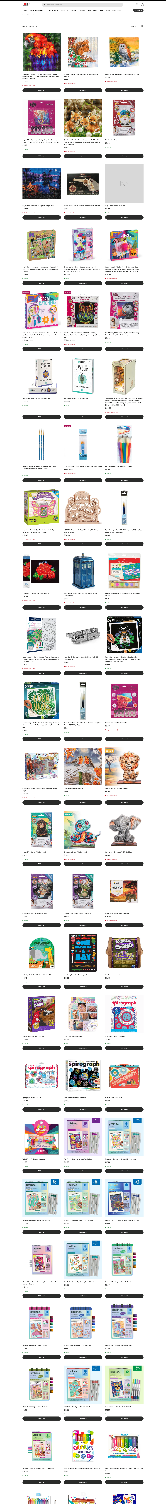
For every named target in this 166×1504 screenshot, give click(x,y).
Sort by (25, 26)
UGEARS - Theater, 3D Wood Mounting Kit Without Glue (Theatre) (81, 531)
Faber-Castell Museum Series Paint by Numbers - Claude (122, 595)
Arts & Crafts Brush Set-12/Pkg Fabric (118, 466)
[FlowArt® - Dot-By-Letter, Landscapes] (41, 1198)
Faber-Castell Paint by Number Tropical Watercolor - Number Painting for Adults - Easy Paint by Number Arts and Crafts (41, 659)
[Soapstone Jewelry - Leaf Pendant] (83, 376)
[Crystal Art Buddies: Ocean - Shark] (41, 891)
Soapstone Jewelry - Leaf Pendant (76, 398)
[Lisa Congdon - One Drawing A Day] (83, 953)
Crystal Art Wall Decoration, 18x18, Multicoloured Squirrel (81, 75)
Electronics (52, 10)
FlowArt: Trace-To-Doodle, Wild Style (118, 1407)
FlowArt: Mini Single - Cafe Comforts (35, 1407)
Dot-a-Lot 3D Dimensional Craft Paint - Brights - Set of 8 (124, 1469)
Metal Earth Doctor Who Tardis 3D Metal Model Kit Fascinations (82, 595)
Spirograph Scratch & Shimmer (75, 1098)
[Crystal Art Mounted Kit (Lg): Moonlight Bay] (41, 183)
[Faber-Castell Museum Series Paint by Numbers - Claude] (124, 571)
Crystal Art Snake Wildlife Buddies (76, 852)
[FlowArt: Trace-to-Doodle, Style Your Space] (41, 1446)
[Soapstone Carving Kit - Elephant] (124, 891)
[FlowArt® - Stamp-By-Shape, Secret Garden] (83, 1260)
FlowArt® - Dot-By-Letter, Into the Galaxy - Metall (123, 1220)
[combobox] (82, 5)
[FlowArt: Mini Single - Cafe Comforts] (41, 1385)
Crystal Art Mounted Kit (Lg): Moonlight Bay (38, 206)
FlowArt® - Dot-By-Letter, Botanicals (77, 1407)
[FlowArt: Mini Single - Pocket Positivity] (83, 1323)
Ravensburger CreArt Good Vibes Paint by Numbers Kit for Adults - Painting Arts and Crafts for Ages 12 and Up (40, 725)
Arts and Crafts (31, 15)
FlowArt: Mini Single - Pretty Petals (34, 1345)
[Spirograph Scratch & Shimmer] (83, 1075)
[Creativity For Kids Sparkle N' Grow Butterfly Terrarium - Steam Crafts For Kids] (41, 508)
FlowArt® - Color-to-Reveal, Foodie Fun (78, 1159)
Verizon (63, 10)
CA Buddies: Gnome (112, 140)
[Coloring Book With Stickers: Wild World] (41, 953)
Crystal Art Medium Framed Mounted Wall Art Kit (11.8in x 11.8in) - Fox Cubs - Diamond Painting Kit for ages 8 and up (82, 142)
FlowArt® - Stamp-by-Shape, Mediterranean (121, 1159)
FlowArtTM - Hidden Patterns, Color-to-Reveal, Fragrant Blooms (39, 1283)
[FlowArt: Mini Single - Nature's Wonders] (124, 1260)
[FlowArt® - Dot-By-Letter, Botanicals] (83, 1385)
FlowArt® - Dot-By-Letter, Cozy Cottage (78, 1220)
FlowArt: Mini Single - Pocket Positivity (77, 1345)
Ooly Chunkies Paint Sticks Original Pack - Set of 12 (82, 1468)
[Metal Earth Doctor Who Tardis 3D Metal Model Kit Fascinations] (83, 571)
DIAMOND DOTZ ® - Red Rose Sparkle (35, 593)
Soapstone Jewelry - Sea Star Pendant (36, 398)
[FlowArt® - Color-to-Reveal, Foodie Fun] (83, 1137)
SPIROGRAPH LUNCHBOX (114, 1098)
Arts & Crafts (92, 10)
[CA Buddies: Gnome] (124, 118)
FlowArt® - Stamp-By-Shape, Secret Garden (80, 1282)
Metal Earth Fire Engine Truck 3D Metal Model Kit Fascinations (81, 658)
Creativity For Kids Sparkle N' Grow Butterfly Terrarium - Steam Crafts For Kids (38, 531)
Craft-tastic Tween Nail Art (73, 1036)
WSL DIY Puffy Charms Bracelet (33, 1159)
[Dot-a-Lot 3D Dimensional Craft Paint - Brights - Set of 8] (124, 1446)
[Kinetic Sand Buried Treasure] (124, 953)
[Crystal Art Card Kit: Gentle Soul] (124, 700)
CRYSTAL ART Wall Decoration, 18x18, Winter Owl (122, 74)
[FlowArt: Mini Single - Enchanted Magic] (124, 1323)
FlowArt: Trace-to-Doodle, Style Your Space (38, 1468)
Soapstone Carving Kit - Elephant (117, 913)
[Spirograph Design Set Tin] (41, 1075)
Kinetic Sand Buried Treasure (115, 975)
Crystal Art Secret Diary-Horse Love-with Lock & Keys (39, 790)
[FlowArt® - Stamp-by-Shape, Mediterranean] (124, 1137)
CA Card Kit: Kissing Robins (73, 788)
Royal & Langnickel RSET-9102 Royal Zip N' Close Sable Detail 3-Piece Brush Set (124, 531)
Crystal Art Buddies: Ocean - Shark (35, 913)
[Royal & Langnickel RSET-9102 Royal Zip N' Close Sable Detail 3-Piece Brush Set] (124, 508)
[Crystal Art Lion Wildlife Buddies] (124, 766)
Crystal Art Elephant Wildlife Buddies (118, 852)
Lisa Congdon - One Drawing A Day (76, 975)
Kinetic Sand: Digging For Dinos (33, 1036)
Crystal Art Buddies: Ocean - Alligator (77, 913)
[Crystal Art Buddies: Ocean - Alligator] (83, 891)
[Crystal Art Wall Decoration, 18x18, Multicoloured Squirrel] (83, 52)
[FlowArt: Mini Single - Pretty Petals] (41, 1323)
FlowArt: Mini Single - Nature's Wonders (119, 1282)
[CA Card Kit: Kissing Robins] (83, 766)
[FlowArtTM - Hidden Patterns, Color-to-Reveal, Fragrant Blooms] (41, 1260)
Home (24, 10)
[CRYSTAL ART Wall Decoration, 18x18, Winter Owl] (124, 52)
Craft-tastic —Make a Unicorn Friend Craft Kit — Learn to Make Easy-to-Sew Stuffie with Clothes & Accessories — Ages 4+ (82, 269)
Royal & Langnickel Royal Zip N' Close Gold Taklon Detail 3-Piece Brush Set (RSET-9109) (39, 467)
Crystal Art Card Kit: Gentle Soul (116, 723)
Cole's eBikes (116, 10)
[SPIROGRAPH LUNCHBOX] (124, 1075)
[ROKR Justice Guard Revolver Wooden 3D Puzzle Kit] (83, 183)
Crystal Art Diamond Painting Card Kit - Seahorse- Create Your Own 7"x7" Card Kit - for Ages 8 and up (40, 141)
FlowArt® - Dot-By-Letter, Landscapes (36, 1220)
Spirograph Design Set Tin (31, 1098)
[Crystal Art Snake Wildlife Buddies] (83, 830)
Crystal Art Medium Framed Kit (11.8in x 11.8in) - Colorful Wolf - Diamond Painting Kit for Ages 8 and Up (82, 335)
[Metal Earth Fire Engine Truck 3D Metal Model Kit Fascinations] (83, 635)
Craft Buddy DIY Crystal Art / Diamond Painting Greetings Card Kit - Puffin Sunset (122, 334)
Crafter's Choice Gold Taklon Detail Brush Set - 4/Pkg (83, 466)
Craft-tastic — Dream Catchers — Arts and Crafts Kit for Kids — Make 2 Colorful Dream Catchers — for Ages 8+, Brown (41, 335)
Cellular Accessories (36, 10)
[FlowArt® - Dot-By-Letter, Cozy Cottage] (83, 1198)
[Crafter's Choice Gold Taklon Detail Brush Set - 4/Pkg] (83, 444)
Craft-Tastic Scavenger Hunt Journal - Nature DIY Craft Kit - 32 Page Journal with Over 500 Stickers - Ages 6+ (40, 269)
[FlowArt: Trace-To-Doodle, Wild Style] (124, 1385)
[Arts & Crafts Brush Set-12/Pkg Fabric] (124, 444)
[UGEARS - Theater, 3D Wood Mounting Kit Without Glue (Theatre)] (83, 508)
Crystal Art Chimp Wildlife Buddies (34, 852)
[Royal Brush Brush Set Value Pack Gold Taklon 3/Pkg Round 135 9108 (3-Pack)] (83, 700)
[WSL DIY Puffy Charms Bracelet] (41, 1137)
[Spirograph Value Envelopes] (124, 1014)
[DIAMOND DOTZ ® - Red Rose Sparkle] (41, 571)
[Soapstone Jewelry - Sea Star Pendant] (41, 376)
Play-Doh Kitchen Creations (115, 206)
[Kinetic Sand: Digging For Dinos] (41, 1014)
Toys (101, 10)
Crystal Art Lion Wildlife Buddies (116, 788)
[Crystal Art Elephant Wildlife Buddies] (124, 830)
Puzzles (73, 10)
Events (107, 10)
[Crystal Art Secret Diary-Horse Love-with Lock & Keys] (41, 766)
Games (82, 10)
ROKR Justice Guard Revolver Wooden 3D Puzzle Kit (82, 206)
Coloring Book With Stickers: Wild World (36, 975)
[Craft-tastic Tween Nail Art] (83, 1014)
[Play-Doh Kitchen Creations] (124, 183)
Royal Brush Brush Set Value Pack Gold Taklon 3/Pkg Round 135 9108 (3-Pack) (82, 724)
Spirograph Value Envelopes (115, 1036)
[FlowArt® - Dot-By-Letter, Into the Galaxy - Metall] (124, 1198)
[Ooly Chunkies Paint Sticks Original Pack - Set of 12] (83, 1446)
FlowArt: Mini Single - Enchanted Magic (119, 1345)
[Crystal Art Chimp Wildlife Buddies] (41, 830)
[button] (142, 5)
